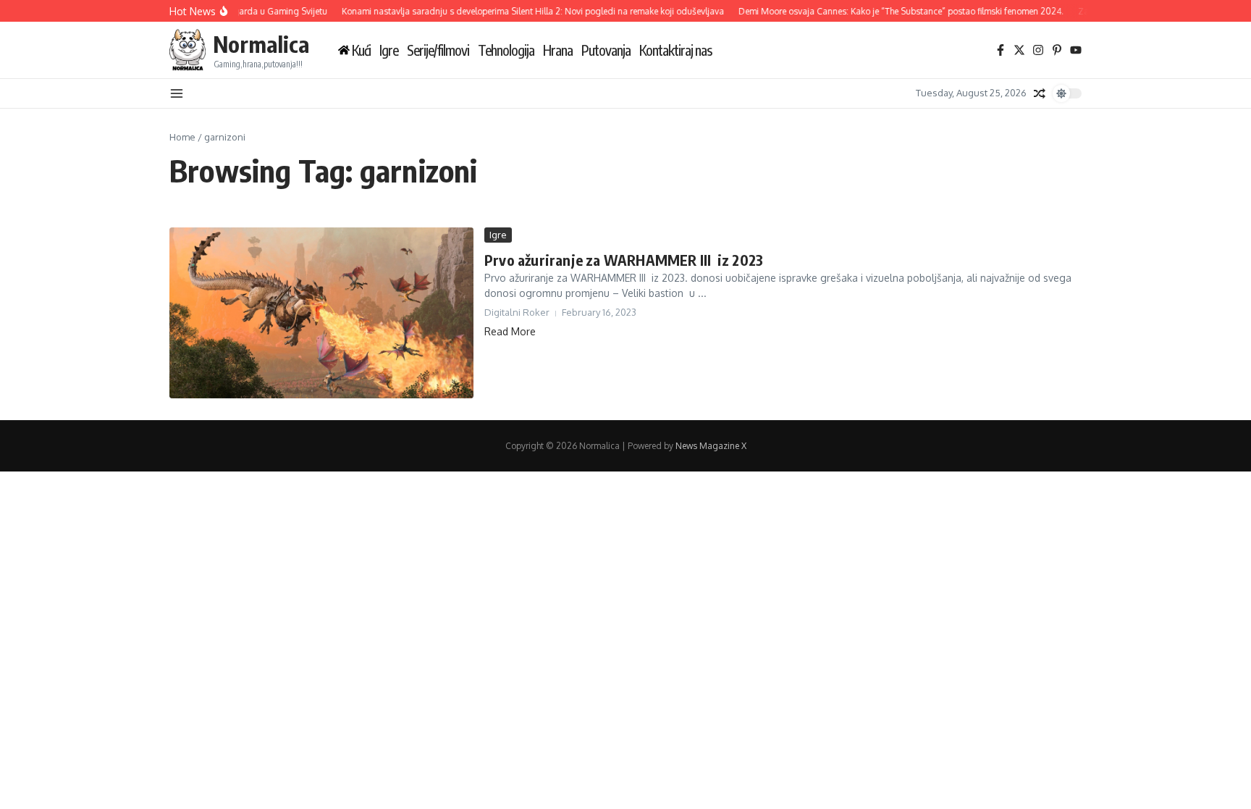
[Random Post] (1039, 93)
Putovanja (606, 50)
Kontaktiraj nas (675, 50)
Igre (388, 50)
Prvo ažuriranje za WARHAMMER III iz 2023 (623, 260)
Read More (510, 331)
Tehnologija (506, 50)
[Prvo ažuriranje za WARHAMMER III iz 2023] (321, 312)
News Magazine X (710, 445)
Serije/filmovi (438, 50)
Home (182, 137)
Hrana (558, 50)
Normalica (261, 44)
